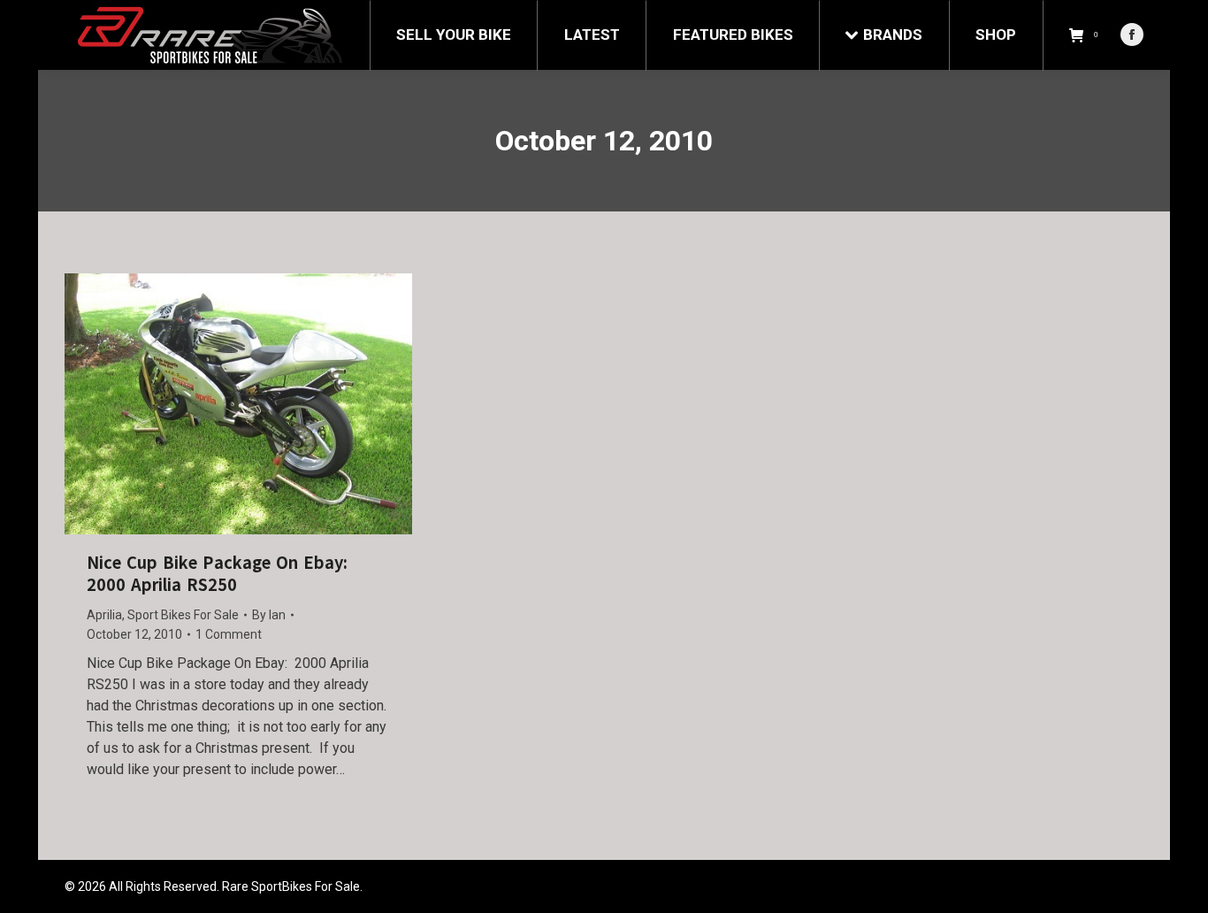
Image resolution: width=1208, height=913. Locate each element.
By (269, 615)
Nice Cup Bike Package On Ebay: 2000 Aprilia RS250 (217, 574)
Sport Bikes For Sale (183, 615)
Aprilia (104, 615)
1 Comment (228, 634)
